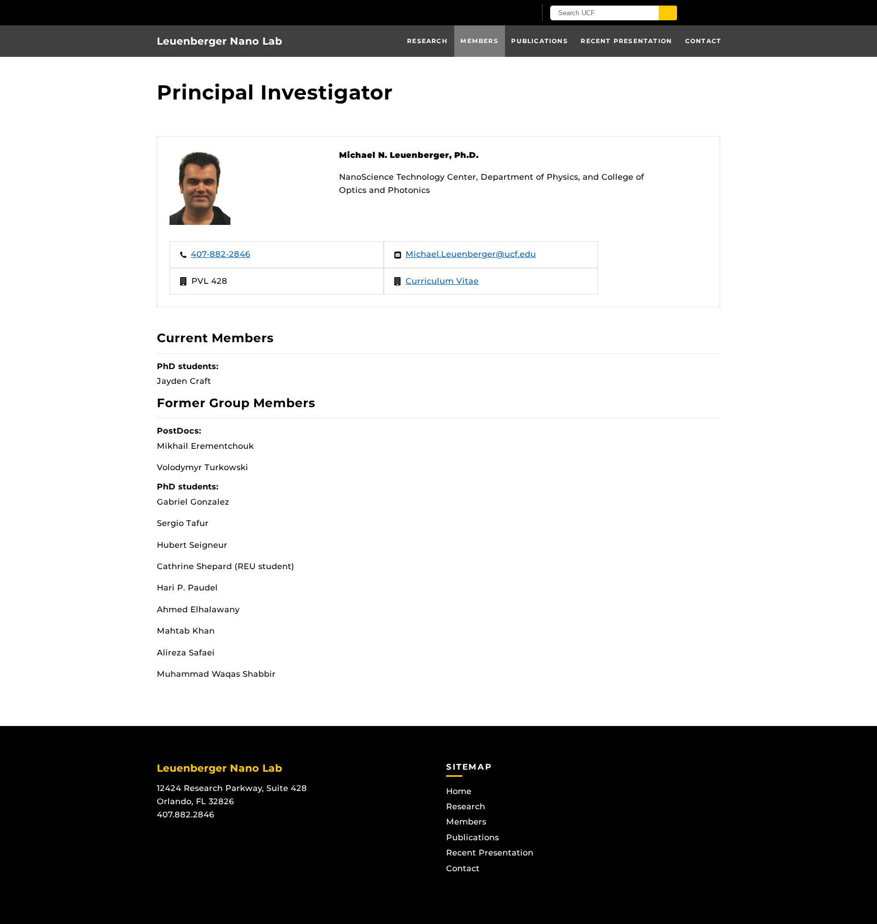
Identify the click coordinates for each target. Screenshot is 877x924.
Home (458, 791)
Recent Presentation (626, 41)
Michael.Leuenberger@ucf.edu (471, 254)
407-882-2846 (220, 254)
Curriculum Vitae (442, 281)
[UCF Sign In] (503, 13)
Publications (539, 41)
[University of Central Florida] (275, 12)
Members (479, 41)
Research (427, 41)
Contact (703, 41)
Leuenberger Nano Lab (219, 41)
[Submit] (668, 13)
